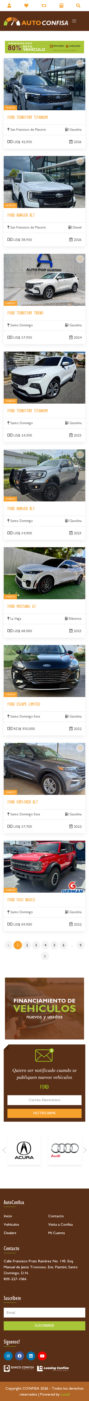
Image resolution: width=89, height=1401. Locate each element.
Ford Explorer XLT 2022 (24, 746)
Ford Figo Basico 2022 (21, 844)
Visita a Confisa (60, 1224)
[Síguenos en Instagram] (8, 1355)
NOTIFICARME (44, 1113)
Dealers (10, 1233)
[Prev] (4, 1150)
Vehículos (11, 1224)
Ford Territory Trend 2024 (26, 257)
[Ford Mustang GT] (80, 552)
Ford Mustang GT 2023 (22, 550)
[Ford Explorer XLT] (80, 748)
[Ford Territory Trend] (80, 259)
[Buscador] (78, 5)
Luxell (65, 1394)
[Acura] (24, 1150)
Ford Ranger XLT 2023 (22, 452)
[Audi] (64, 1150)
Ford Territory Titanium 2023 (28, 355)
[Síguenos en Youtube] (42, 1355)
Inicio (8, 1216)
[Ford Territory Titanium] (80, 63)
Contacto (56, 1216)
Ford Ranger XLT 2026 (22, 159)
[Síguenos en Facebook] (19, 1355)
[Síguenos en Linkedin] (30, 1355)
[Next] (85, 1150)
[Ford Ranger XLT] (80, 161)
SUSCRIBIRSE (44, 1325)
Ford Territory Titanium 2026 (28, 61)
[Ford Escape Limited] (80, 650)
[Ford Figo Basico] (80, 846)
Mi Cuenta (56, 1233)
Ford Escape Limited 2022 (24, 648)
